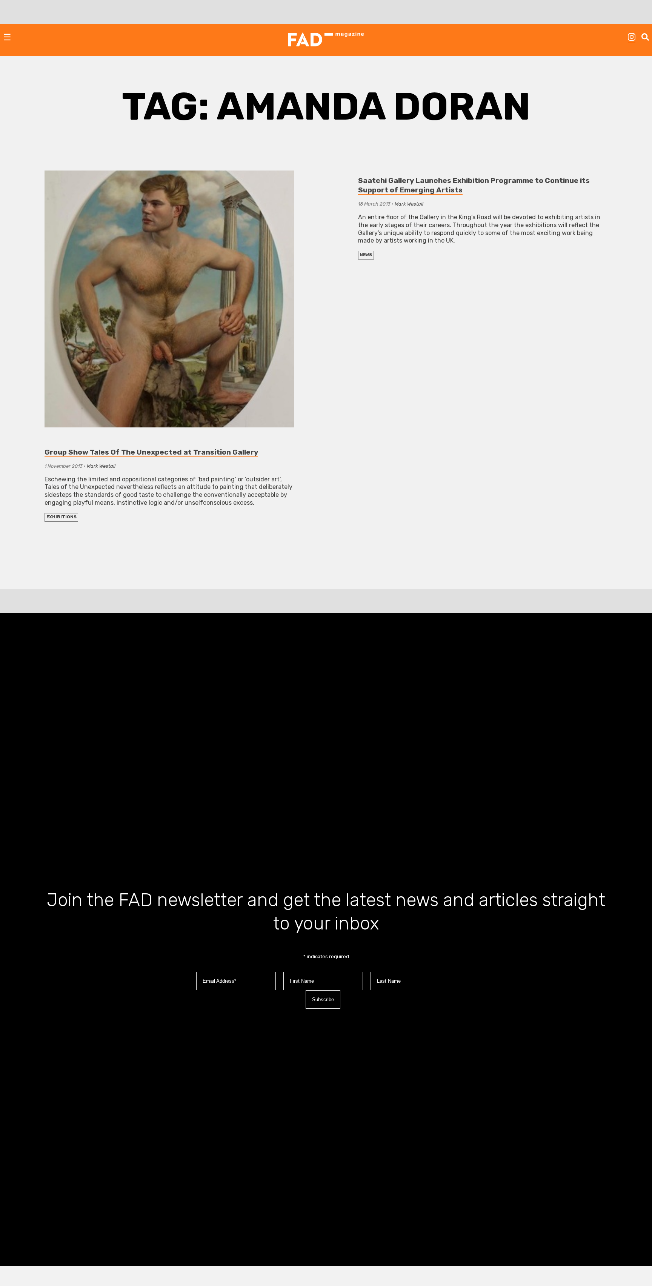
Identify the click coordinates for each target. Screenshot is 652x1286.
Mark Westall (101, 466)
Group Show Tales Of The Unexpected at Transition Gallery (151, 452)
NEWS (366, 254)
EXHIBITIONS (61, 517)
